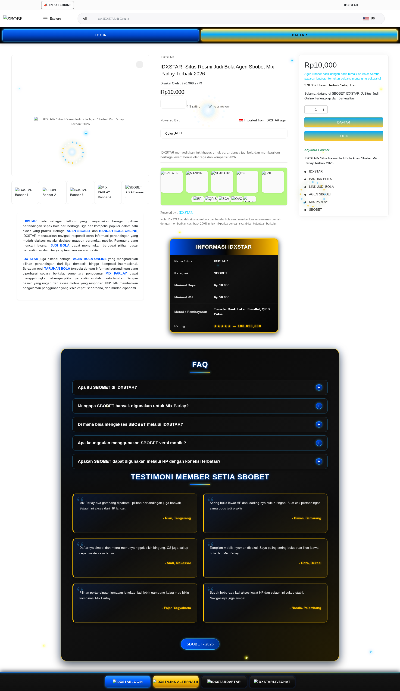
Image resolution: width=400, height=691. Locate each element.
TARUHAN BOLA (57, 268)
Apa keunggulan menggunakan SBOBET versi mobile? (132, 443)
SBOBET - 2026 (200, 644)
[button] (139, 64)
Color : (173, 133)
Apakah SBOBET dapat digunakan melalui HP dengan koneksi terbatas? (149, 461)
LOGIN (101, 35)
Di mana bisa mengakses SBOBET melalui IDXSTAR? (130, 424)
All (85, 18)
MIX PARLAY (116, 273)
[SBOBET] (12, 19)
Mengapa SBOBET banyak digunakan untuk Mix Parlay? (133, 406)
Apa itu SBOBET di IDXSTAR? (107, 387)
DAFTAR (299, 35)
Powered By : (170, 120)
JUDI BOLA (59, 245)
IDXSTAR (30, 221)
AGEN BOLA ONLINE (90, 259)
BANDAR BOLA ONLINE (118, 231)
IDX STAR (30, 259)
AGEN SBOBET (79, 231)
